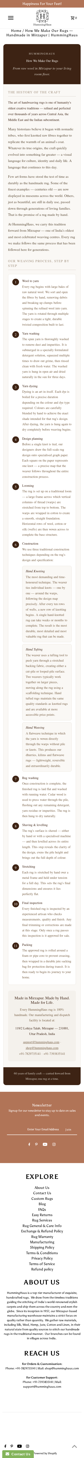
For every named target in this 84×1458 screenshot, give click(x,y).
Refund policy (42, 1269)
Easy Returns (42, 1215)
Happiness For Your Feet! (42, 4)
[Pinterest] (36, 1145)
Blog (42, 1204)
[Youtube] (45, 1145)
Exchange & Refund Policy (42, 1231)
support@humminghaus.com (41, 1042)
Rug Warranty (42, 1237)
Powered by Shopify (45, 1453)
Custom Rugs (42, 1198)
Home (16, 31)
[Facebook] (29, 1145)
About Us (42, 1188)
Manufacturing (42, 1242)
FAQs (42, 1209)
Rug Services (42, 1220)
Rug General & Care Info (42, 1226)
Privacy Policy (42, 1258)
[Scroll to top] (74, 1446)
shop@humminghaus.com (42, 1048)
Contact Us (42, 1193)
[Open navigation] (10, 17)
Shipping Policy (42, 1247)
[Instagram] (54, 1145)
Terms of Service (42, 1264)
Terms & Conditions (42, 1253)
